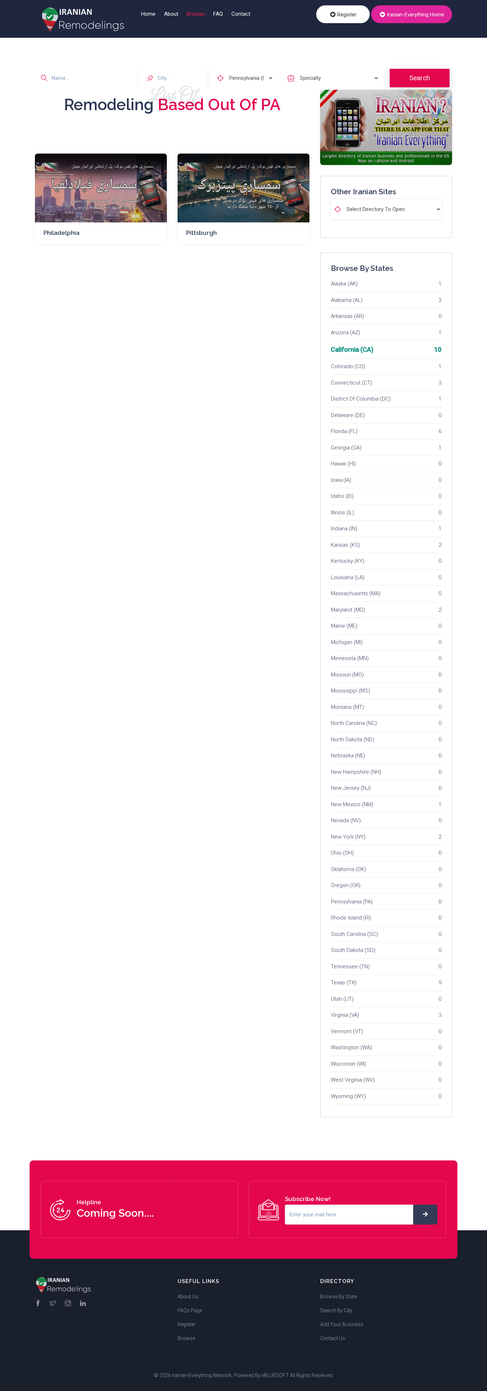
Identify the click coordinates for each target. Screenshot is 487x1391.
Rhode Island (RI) (351, 918)
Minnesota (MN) (350, 658)
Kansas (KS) (345, 545)
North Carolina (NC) (354, 723)
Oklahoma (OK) (348, 869)
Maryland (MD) (348, 610)
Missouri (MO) (347, 674)
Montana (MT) (347, 707)
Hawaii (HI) (343, 463)
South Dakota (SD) (353, 950)
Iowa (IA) (341, 480)
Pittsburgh (201, 232)
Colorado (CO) (348, 366)
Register (346, 14)
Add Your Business (341, 1324)
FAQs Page (190, 1310)
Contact (240, 14)
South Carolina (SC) (354, 934)
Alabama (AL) (347, 300)
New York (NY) (348, 837)
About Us (188, 1296)
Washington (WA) (351, 1047)
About (171, 14)
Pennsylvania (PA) (352, 901)
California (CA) (352, 349)
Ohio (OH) (342, 853)
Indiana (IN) (344, 528)
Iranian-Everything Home (414, 14)
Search (419, 78)
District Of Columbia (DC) (361, 399)
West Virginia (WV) (353, 1080)
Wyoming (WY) (348, 1096)
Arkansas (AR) (347, 316)
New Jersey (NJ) (351, 788)
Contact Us (332, 1338)
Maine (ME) (344, 626)
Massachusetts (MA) (355, 593)
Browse (196, 14)
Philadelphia (61, 232)
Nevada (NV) (346, 820)
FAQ (218, 14)
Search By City (336, 1310)
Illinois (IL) (342, 512)
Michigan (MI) (347, 642)
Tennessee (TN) (350, 966)
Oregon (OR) (345, 885)
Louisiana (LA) (347, 577)
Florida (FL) (344, 431)
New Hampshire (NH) (356, 772)
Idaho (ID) (342, 496)
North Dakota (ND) (352, 739)
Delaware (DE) (348, 415)
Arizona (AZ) (345, 332)
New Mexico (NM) (352, 804)
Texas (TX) (344, 982)
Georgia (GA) (346, 447)
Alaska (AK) (344, 283)
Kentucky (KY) (347, 561)
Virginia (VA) (345, 1015)
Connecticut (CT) (351, 383)
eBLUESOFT (275, 1375)
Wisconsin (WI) (348, 1064)
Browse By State (338, 1296)
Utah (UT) (342, 999)
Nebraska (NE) (348, 755)
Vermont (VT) (347, 1031)
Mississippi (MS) (350, 690)
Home (148, 14)
